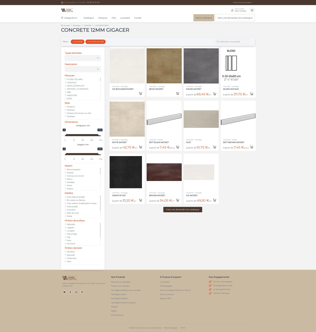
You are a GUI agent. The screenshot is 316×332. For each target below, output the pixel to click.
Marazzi (114, 307)
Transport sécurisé (221, 293)
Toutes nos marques (120, 286)
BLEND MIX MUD (231, 89)
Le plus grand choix (221, 289)
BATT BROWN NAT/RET (233, 142)
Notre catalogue (204, 18)
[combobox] (232, 42)
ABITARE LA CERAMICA (77, 89)
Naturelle (71, 224)
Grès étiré (71, 210)
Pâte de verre (73, 213)
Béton (69, 179)
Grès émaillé (72, 207)
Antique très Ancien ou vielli (79, 113)
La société (125, 18)
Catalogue (89, 18)
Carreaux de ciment (75, 176)
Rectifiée (71, 252)
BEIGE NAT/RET (156, 89)
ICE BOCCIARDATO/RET (123, 89)
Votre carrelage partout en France (175, 290)
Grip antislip (72, 234)
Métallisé (71, 182)
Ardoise (70, 173)
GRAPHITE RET (119, 195)
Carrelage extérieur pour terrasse (126, 290)
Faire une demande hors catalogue (235, 18)
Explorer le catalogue (120, 282)
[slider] (64, 133)
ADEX (69, 99)
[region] (83, 88)
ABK (69, 92)
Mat (68, 237)
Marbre (70, 189)
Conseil (137, 18)
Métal (69, 216)
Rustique (71, 110)
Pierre (69, 185)
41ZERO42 (71, 82)
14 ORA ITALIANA (74, 79)
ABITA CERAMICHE (75, 86)
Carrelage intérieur (119, 298)
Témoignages (166, 286)
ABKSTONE (72, 95)
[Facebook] (70, 292)
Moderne (71, 107)
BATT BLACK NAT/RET (159, 142)
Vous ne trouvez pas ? (242, 2)
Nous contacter (167, 294)
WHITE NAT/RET (119, 142)
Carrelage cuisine (118, 294)
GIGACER (76, 42)
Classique (71, 116)
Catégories (69, 18)
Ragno (114, 311)
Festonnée (71, 258)
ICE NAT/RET (192, 195)
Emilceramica (117, 315)
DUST (188, 142)
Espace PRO (165, 298)
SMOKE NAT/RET (193, 89)
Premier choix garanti (222, 282)
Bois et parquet (73, 169)
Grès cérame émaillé (76, 197)
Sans (69, 240)
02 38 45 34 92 (93, 2)
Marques (102, 18)
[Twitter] (64, 292)
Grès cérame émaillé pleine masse (82, 203)
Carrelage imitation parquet (123, 303)
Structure (71, 243)
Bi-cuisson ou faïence (76, 200)
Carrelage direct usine (222, 285)
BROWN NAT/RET (157, 195)
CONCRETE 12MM (95, 42)
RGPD (183, 328)
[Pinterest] (82, 292)
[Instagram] (76, 292)
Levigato (71, 231)
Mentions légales (170, 328)
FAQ (114, 18)
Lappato (70, 227)
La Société (164, 282)
